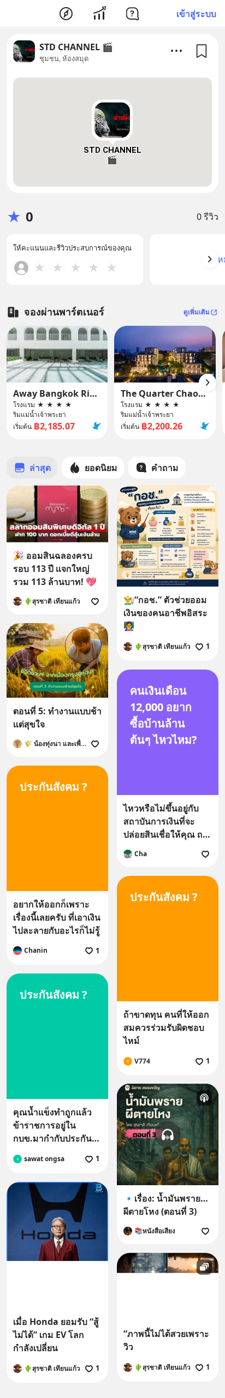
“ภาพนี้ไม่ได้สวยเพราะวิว (166, 1340)
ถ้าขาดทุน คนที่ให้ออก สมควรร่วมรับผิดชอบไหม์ (166, 1027)
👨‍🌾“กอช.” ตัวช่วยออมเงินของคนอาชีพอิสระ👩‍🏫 (165, 613)
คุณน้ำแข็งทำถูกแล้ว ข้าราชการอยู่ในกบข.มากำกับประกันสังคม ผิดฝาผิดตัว (52, 1125)
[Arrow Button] (209, 259)
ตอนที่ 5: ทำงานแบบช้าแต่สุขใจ (57, 717)
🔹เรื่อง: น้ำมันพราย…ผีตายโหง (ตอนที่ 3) (165, 1204)
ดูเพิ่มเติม (196, 311)
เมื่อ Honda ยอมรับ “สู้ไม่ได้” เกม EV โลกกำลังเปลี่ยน (56, 1335)
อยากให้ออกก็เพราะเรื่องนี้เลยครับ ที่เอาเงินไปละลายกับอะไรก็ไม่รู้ (56, 917)
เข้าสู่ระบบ (196, 14)
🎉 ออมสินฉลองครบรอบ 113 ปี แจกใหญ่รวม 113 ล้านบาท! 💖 (55, 568)
